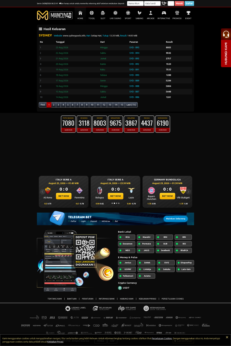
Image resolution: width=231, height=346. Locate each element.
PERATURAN (87, 299)
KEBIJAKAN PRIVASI (147, 299)
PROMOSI (177, 18)
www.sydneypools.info (74, 35)
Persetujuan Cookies (162, 338)
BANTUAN (72, 299)
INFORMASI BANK (107, 299)
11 (98, 104)
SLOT (103, 18)
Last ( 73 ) (131, 104)
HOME (80, 18)
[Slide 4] (118, 203)
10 (92, 104)
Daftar (189, 3)
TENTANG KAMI (54, 299)
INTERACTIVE (164, 18)
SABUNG (139, 18)
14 (116, 104)
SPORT (128, 18)
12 (104, 104)
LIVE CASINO (115, 18)
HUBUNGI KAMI (126, 299)
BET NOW (63, 196)
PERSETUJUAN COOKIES (173, 299)
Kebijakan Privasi (55, 341)
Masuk (179, 3)
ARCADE (150, 18)
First (43, 104)
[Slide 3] (116, 203)
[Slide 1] (112, 203)
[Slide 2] (114, 203)
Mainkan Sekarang (175, 219)
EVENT (188, 18)
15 (122, 104)
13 (110, 104)
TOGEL (91, 18)
